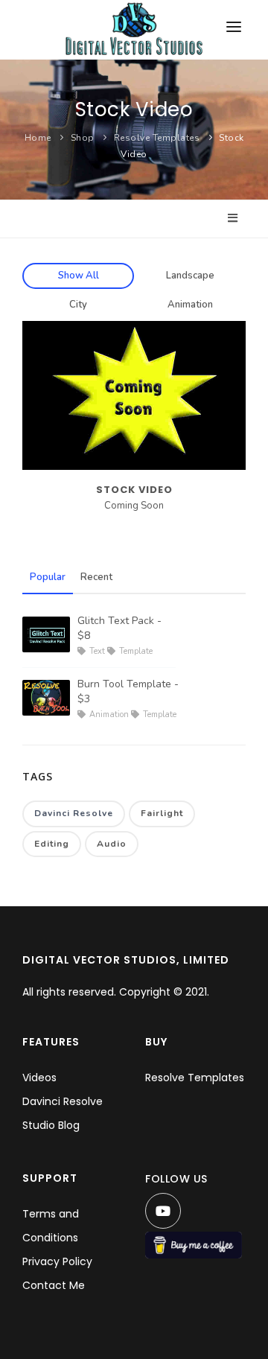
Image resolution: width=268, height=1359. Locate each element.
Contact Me (53, 1285)
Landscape (190, 275)
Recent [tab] (96, 577)
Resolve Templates (157, 138)
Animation (190, 304)
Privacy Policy (57, 1261)
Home (38, 138)
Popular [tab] (48, 577)
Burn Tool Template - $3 (128, 691)
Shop (83, 138)
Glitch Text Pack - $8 (119, 628)
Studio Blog (51, 1125)
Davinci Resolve (73, 813)
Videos (39, 1077)
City (78, 304)
